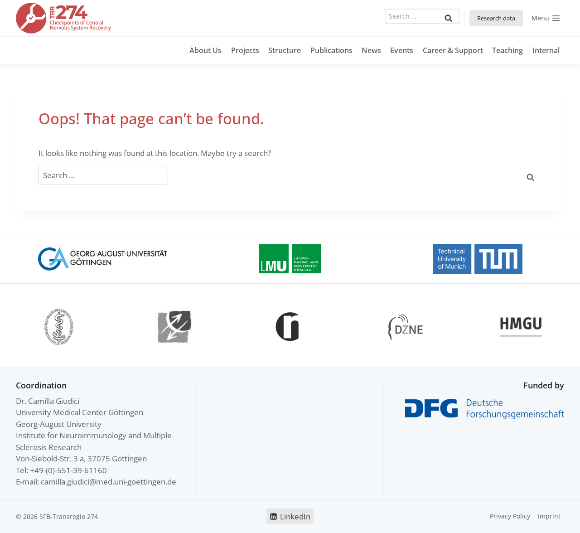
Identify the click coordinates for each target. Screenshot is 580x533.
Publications (331, 50)
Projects (245, 50)
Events (401, 50)
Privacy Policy (510, 516)
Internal (546, 50)
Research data (496, 18)
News (371, 50)
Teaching (507, 50)
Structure (284, 50)
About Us (205, 50)
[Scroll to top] (553, 517)
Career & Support (453, 50)
